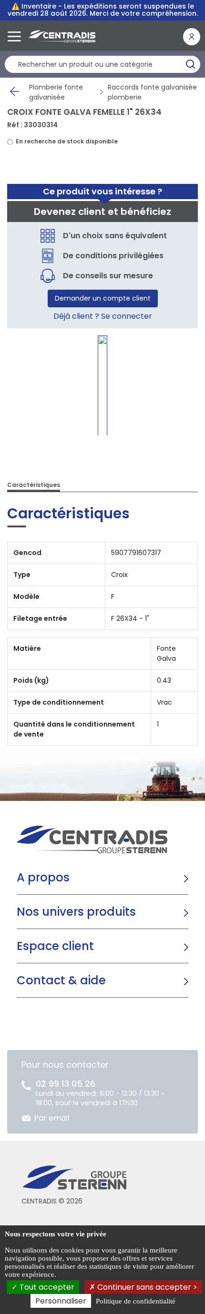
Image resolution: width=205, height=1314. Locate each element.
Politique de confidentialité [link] (135, 1301)
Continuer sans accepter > (146, 1287)
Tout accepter (46, 1287)
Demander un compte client (103, 298)
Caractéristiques (33, 485)
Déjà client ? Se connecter (102, 316)
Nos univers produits (76, 912)
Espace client (55, 946)
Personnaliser (60, 1300)
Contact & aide (61, 980)
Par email (51, 1117)
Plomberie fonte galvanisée (56, 92)
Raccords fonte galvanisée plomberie (152, 92)
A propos (43, 877)
